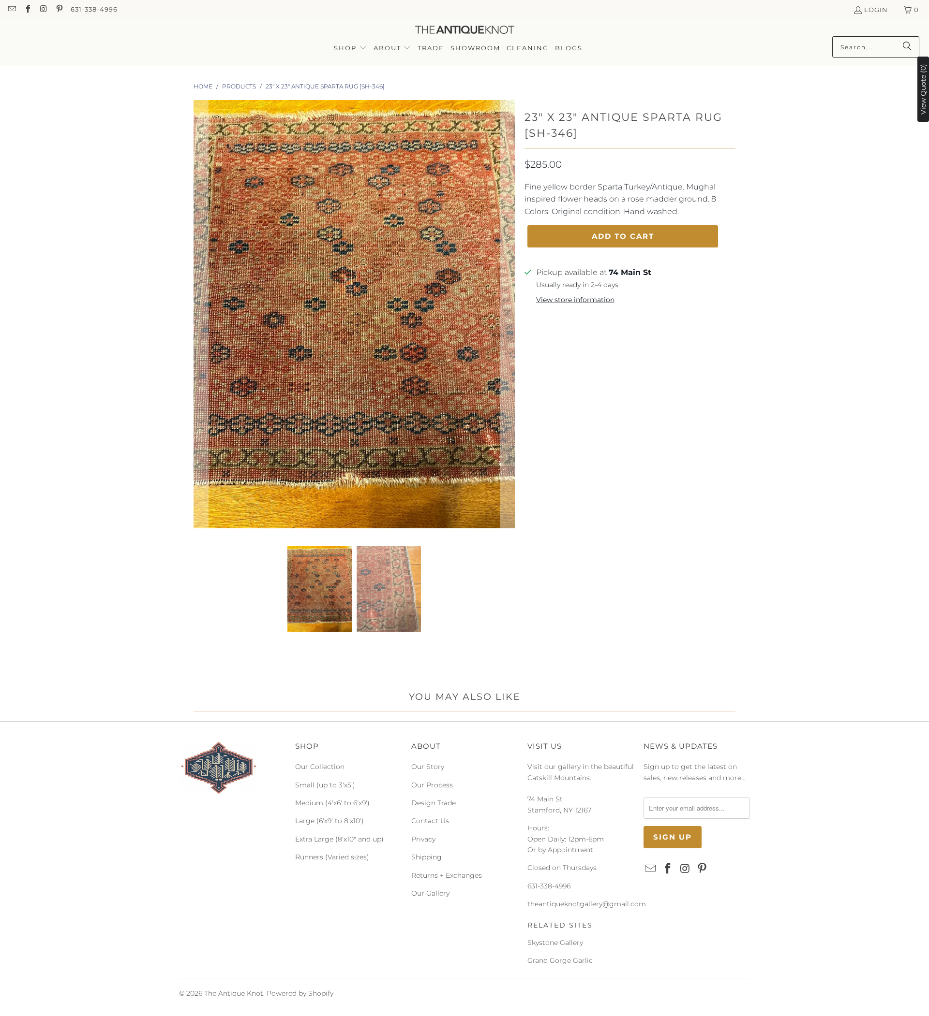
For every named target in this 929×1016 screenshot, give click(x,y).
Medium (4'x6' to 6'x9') (332, 802)
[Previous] (201, 316)
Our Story (427, 766)
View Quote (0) (923, 89)
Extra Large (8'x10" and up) (339, 839)
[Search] (907, 47)
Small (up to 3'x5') (325, 785)
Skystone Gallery (555, 942)
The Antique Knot (233, 993)
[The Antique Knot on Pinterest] (58, 10)
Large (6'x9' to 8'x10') (329, 820)
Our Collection (320, 766)
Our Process (432, 785)
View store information (575, 300)
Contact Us (430, 820)
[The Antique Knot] (464, 30)
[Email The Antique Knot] (11, 10)
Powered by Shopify (300, 993)
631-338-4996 (94, 9)
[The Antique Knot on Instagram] (43, 10)
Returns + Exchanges (446, 875)
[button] (350, 48)
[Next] (507, 316)
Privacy (423, 839)
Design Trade (433, 802)
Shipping (426, 857)
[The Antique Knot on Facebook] (27, 10)
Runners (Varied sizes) (332, 857)
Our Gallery (430, 893)
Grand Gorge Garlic (560, 960)
